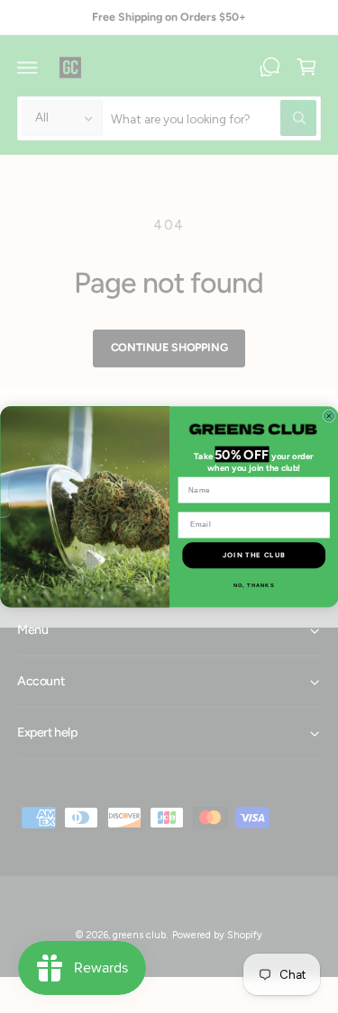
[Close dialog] (329, 416)
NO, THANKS (253, 586)
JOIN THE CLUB (253, 554)
